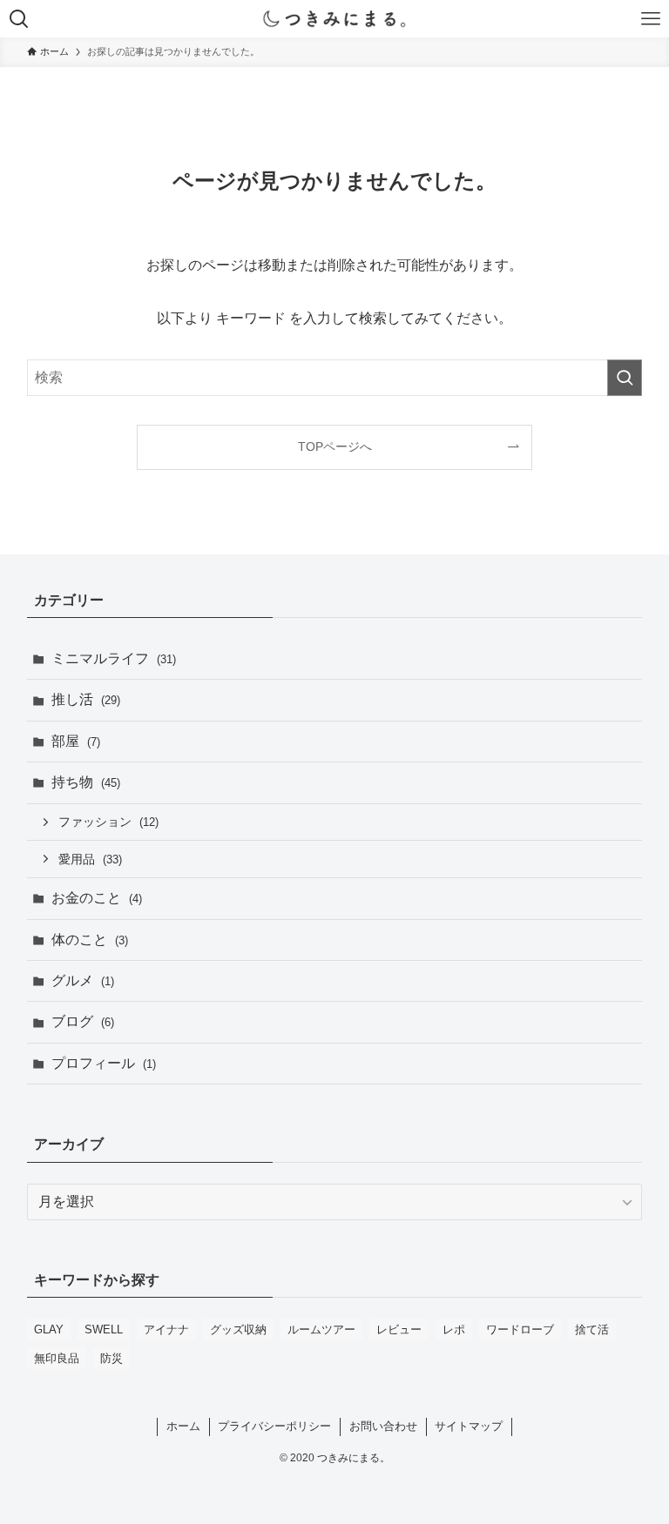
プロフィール (103, 1063)
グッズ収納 (238, 1329)
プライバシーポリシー (274, 1426)
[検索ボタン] (18, 18)
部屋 (75, 741)
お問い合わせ (383, 1426)
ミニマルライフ (113, 658)
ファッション (108, 822)
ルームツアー (321, 1329)
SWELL (103, 1329)
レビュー (399, 1329)
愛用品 (90, 859)
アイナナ (166, 1329)
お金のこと (96, 897)
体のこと (89, 939)
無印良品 (56, 1358)
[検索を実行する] (624, 377)
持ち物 (85, 782)
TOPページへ (335, 446)
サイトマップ (469, 1426)
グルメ (82, 980)
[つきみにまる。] (334, 18)
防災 (111, 1358)
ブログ (82, 1021)
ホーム (183, 1426)
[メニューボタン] (650, 18)
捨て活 (592, 1329)
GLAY (49, 1329)
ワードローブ (520, 1329)
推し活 (85, 699)
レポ (454, 1329)
